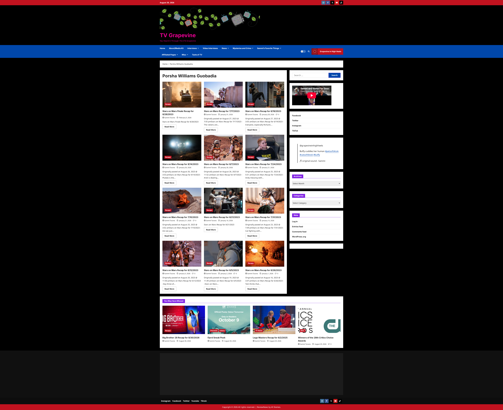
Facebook (296, 115)
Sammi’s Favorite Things (268, 48)
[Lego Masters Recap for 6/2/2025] (274, 320)
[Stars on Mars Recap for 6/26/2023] (264, 254)
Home (162, 48)
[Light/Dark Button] (303, 51)
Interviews (192, 48)
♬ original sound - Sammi (312, 160)
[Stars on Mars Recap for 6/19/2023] (264, 95)
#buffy (316, 154)
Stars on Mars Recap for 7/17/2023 (221, 111)
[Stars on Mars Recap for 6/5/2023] (223, 254)
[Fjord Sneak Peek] (229, 320)
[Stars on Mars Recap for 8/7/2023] (223, 148)
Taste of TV (197, 55)
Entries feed (297, 226)
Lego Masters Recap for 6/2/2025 (270, 337)
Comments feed (299, 232)
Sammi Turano (169, 118)
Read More (170, 127)
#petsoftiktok (332, 151)
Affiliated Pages (169, 55)
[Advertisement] (241, 374)
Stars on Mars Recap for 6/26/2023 (263, 270)
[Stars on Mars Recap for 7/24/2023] (264, 148)
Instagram (296, 125)
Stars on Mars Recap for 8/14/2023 (180, 164)
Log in (295, 221)
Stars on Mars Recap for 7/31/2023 (263, 217)
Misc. (303, 330)
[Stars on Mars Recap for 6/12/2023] (181, 254)
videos (222, 330)
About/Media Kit (176, 48)
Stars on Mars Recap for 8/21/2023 (222, 217)
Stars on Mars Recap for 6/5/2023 (221, 270)
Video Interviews (210, 48)
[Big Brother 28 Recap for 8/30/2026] (183, 320)
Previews (213, 330)
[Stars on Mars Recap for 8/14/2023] (181, 148)
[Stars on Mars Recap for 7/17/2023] (223, 95)
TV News (259, 330)
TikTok (295, 131)
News (224, 48)
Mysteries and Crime (242, 48)
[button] (309, 51)
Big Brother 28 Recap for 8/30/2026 (180, 337)
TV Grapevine (178, 35)
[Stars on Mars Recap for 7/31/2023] (264, 201)
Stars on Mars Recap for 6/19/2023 (263, 111)
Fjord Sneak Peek (216, 337)
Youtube (195, 401)
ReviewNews (262, 407)
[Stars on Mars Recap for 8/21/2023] (223, 201)
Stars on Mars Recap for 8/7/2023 (221, 164)
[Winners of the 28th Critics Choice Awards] (319, 320)
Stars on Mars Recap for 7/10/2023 (180, 217)
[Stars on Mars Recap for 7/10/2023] (181, 201)
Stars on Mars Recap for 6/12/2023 (180, 270)
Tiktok (204, 401)
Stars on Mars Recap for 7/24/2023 (263, 164)
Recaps (168, 104)
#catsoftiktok (306, 154)
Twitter (295, 120)
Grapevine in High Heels (330, 51)
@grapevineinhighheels (311, 145)
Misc (184, 55)
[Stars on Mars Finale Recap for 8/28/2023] (181, 95)
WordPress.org (299, 237)
